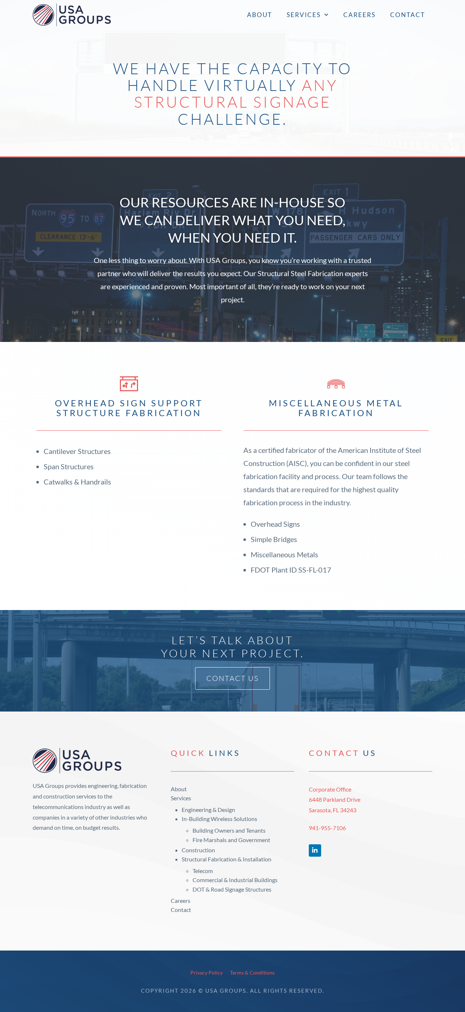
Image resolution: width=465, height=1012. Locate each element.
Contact (407, 15)
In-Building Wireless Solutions (219, 818)
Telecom (203, 870)
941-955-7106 (327, 827)
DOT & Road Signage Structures (232, 889)
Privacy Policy (206, 972)
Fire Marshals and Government (231, 839)
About (259, 15)
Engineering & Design (208, 809)
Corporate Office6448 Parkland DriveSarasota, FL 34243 (334, 800)
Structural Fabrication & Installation (226, 859)
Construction (198, 849)
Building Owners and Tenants (229, 830)
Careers (359, 15)
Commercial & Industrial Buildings (235, 879)
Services (304, 15)
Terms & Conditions (252, 972)
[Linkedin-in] (315, 850)
